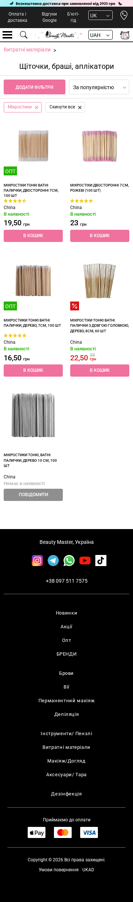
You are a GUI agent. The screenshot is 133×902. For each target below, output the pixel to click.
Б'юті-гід (73, 17)
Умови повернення (59, 869)
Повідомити (33, 494)
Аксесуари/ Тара (66, 774)
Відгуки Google (49, 17)
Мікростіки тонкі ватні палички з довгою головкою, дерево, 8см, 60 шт (99, 325)
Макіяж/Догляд (66, 761)
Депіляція (66, 714)
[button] (33, 236)
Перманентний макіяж (66, 700)
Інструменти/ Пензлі (66, 733)
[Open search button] (24, 34)
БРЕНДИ (67, 654)
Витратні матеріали (66, 747)
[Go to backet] (124, 35)
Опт (66, 640)
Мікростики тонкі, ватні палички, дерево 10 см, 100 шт (30, 460)
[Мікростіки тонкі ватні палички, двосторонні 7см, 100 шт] (33, 145)
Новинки (67, 613)
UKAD (88, 869)
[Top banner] (66, 3)
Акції (66, 626)
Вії (66, 687)
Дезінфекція (66, 794)
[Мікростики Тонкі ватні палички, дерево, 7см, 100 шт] (33, 280)
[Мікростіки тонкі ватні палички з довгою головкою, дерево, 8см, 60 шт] (99, 280)
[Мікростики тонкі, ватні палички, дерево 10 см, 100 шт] (33, 415)
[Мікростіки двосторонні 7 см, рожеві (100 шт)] (99, 145)
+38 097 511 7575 (67, 581)
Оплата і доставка (17, 17)
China (10, 207)
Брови (66, 673)
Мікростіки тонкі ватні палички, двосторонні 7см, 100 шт (31, 190)
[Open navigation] (7, 34)
